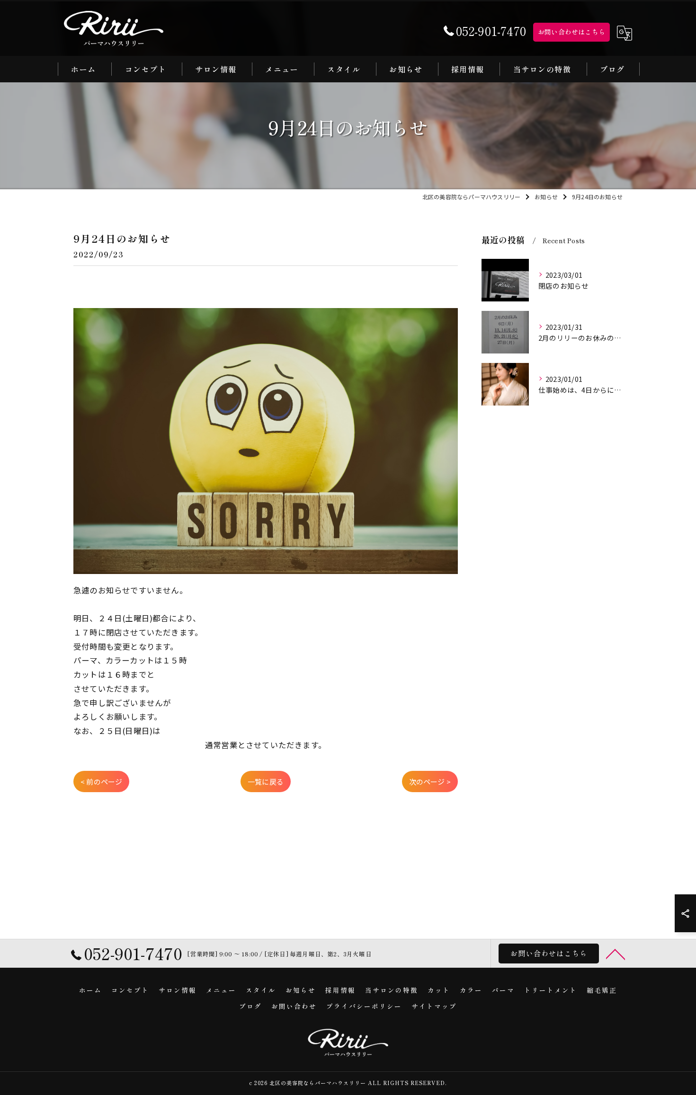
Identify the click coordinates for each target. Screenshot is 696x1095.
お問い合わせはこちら (571, 31)
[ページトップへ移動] (615, 953)
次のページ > (430, 781)
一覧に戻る (266, 781)
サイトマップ (434, 1006)
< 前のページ (101, 781)
